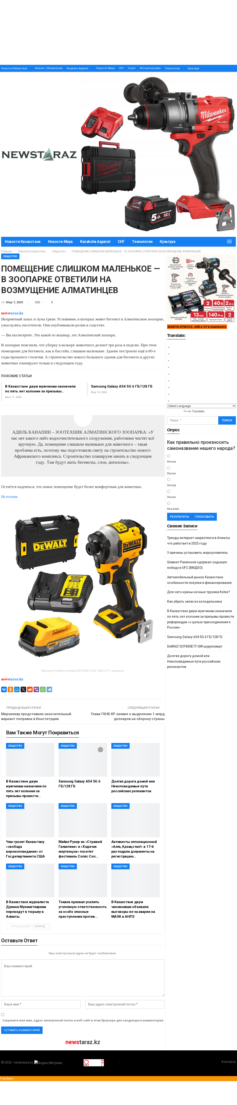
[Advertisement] (118, 32)
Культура (193, 68)
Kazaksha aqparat (77, 68)
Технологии (172, 68)
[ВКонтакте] (4, 689)
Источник (9, 496)
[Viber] (36, 689)
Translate (198, 411)
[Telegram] (49, 689)
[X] (23, 689)
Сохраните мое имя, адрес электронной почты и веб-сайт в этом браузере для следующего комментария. (83, 1020)
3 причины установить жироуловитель (197, 552)
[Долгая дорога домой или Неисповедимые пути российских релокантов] (135, 760)
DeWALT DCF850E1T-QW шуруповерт (194, 646)
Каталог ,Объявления (48, 68)
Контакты (228, 1062)
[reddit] (30, 689)
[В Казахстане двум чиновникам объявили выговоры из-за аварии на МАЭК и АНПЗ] (135, 880)
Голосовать (204, 516)
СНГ (121, 68)
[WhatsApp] (43, 689)
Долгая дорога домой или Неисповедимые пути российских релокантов (194, 661)
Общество (10, 256)
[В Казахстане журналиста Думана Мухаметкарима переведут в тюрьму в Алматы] (30, 880)
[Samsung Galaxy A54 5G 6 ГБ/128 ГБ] (83, 760)
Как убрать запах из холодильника (194, 601)
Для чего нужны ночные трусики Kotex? (198, 592)
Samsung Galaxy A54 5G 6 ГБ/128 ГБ (122, 386)
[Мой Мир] (17, 689)
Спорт (132, 68)
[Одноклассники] (10, 689)
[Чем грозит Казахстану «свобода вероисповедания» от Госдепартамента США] (30, 820)
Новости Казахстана (14, 68)
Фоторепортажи (150, 68)
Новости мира (105, 68)
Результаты (179, 516)
